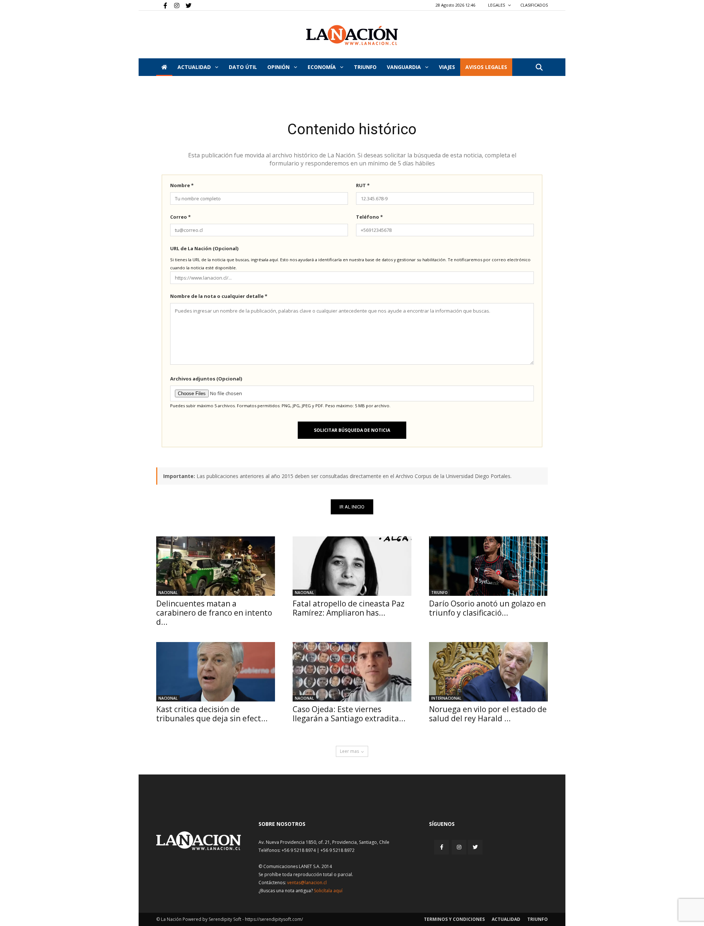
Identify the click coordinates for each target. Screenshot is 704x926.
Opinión (279, 66)
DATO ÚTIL (243, 66)
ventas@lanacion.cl (307, 882)
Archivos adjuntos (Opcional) (206, 378)
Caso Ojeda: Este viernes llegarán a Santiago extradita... (349, 713)
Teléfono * (369, 217)
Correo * (180, 217)
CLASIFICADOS (534, 5)
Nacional (167, 592)
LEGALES (497, 5)
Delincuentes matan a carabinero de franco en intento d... (214, 612)
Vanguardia (404, 66)
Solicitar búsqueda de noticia (352, 430)
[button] (539, 67)
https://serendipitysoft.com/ (274, 919)
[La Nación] (352, 35)
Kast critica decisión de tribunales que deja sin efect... (212, 713)
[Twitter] (185, 5)
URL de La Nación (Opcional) (204, 248)
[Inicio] (164, 67)
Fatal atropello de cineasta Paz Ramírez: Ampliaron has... (348, 608)
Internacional (446, 698)
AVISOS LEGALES (486, 66)
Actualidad (194, 66)
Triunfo (365, 66)
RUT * (363, 185)
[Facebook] (161, 5)
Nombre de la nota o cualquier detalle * (218, 296)
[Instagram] (173, 5)
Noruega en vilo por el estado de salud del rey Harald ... (488, 713)
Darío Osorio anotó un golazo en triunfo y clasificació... (487, 608)
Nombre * (182, 185)
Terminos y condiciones (454, 919)
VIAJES (447, 66)
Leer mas (349, 751)
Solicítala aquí (328, 890)
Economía (322, 66)
